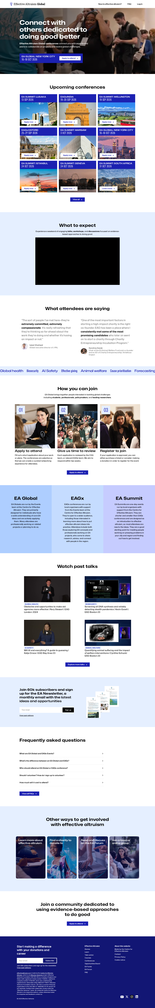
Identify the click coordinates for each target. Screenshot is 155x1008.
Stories (87, 949)
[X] (127, 997)
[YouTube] (122, 997)
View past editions (27, 715)
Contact (118, 954)
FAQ (86, 972)
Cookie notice (120, 960)
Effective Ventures (36, 975)
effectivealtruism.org (23, 973)
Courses (88, 958)
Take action (89, 955)
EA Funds (88, 967)
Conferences (90, 961)
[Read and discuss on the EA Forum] (93, 878)
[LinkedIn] (136, 997)
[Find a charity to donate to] (62, 878)
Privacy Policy (120, 957)
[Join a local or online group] (124, 878)
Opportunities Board (92, 964)
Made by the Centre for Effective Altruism (123, 950)
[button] (110, 4)
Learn (87, 952)
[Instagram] (132, 997)
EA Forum (88, 969)
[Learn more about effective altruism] (30, 878)
